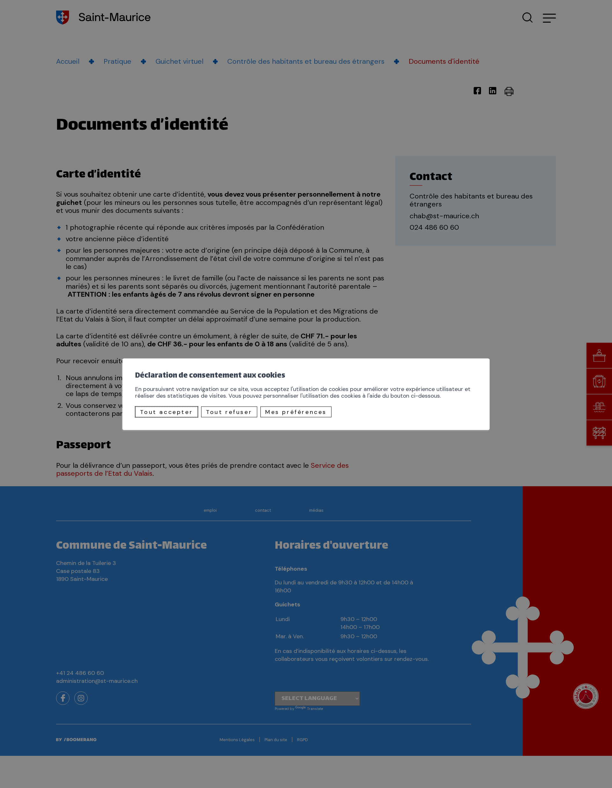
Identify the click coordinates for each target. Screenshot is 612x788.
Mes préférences (296, 412)
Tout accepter (166, 412)
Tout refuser (229, 412)
